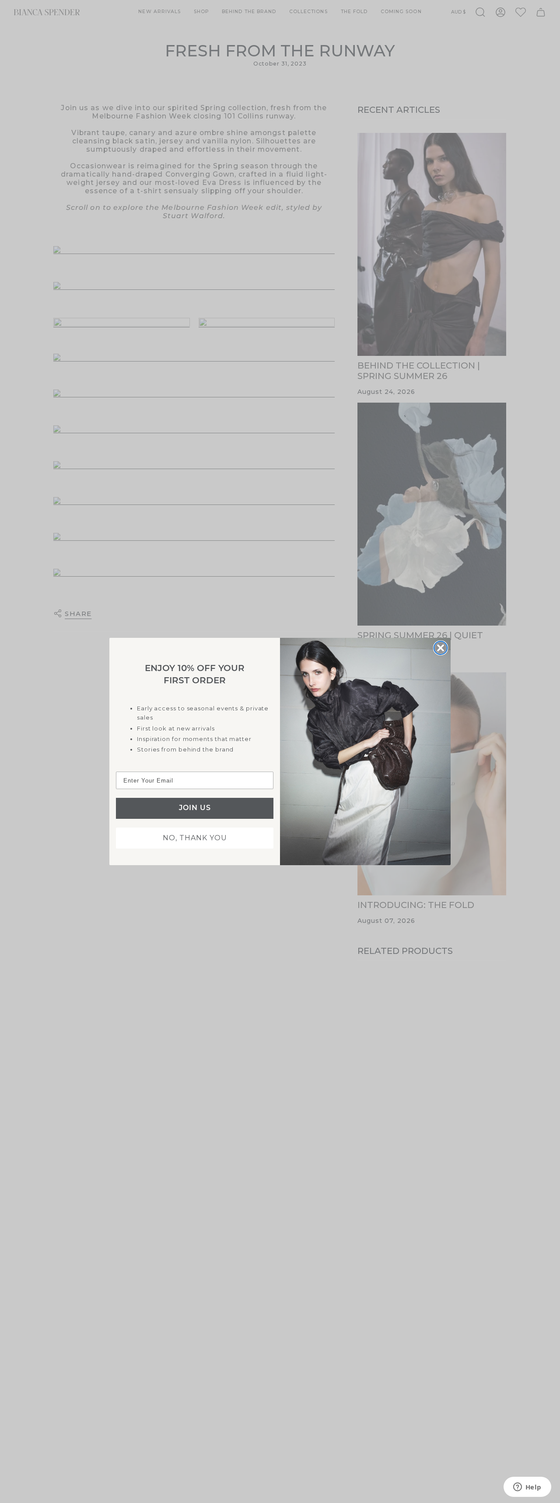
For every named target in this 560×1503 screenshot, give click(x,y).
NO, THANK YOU (195, 838)
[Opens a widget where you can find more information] (527, 1488)
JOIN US (195, 808)
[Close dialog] (440, 647)
